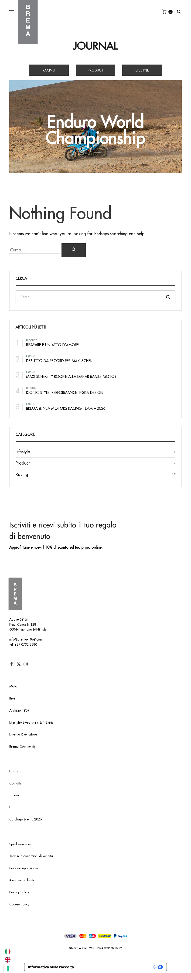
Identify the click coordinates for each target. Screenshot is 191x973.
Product (95, 70)
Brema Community (22, 746)
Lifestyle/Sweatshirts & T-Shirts (31, 722)
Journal (95, 46)
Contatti (15, 783)
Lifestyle (142, 70)
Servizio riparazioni (23, 868)
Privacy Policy (19, 892)
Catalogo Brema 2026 (25, 819)
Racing (49, 70)
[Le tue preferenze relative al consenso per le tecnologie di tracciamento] (8, 968)
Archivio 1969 (19, 710)
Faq (11, 807)
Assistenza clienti (21, 880)
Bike (12, 698)
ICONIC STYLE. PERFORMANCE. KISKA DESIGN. (65, 393)
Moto (13, 686)
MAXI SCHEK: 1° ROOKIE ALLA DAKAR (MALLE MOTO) (71, 377)
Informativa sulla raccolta (51, 967)
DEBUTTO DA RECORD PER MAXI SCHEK (59, 361)
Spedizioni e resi (21, 844)
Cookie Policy (19, 904)
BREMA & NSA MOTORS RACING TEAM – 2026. (66, 408)
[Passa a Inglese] (7, 960)
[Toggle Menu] (11, 12)
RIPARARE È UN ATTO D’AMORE (52, 345)
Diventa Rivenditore (23, 734)
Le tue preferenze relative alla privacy (116, 967)
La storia (15, 771)
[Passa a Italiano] (7, 951)
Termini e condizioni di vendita (31, 856)
